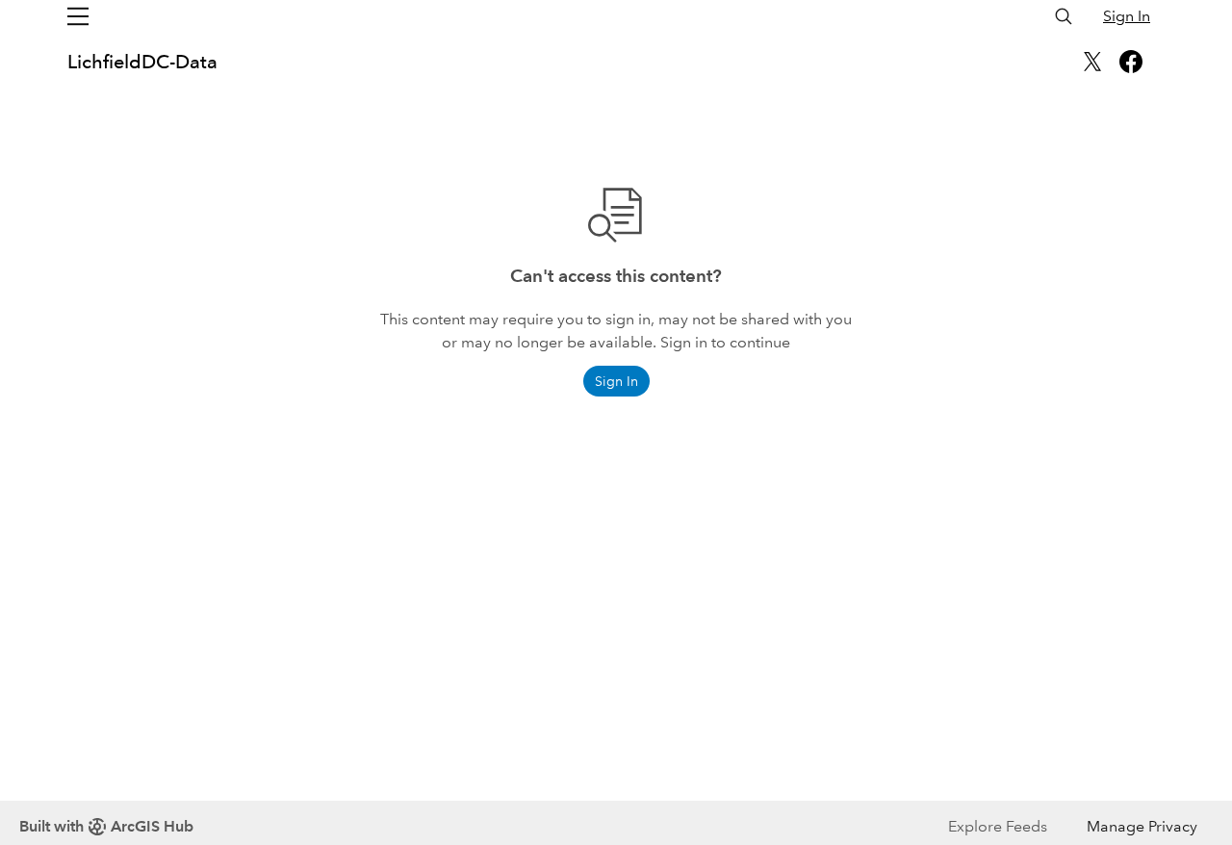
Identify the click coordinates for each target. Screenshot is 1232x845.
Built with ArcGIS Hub (106, 826)
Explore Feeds (997, 826)
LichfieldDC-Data (142, 61)
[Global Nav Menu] (78, 16)
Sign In (1126, 16)
